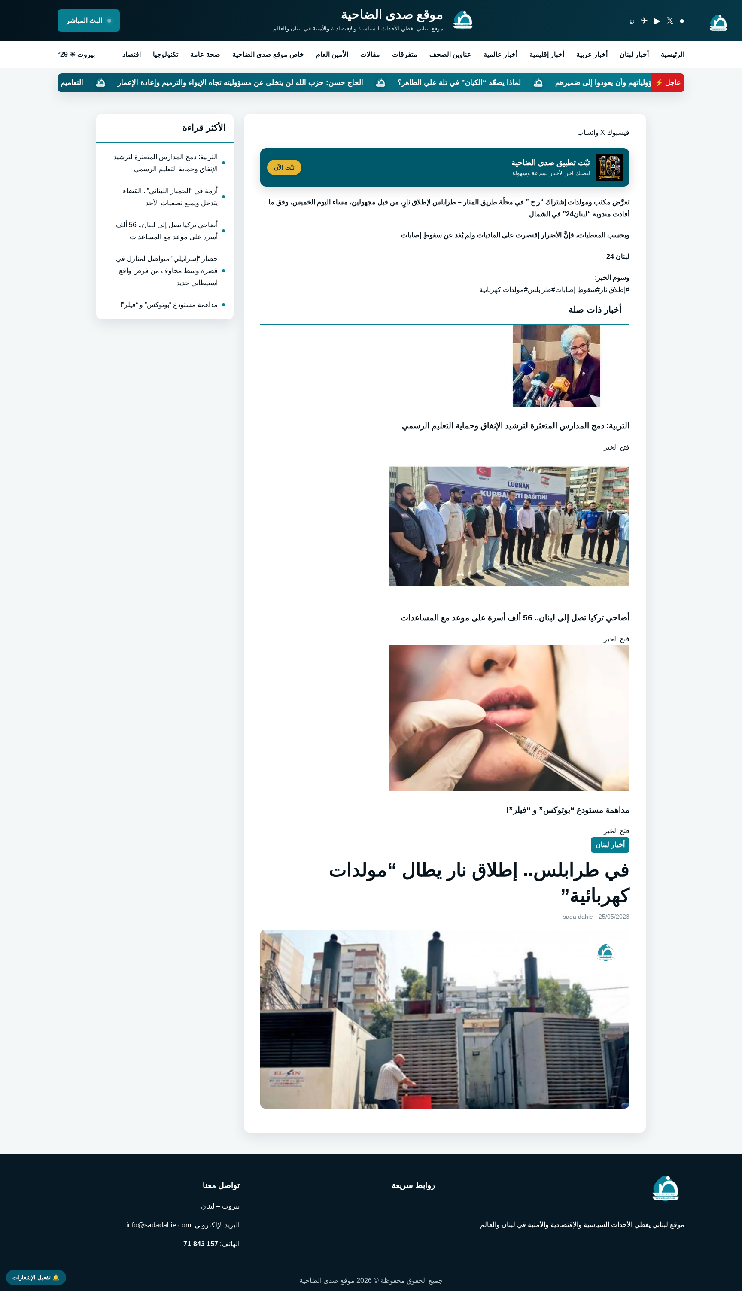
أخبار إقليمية (546, 54)
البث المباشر (85, 20)
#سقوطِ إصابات (577, 289)
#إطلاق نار (614, 289)
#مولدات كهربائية (503, 289)
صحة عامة (205, 54)
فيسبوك (618, 132)
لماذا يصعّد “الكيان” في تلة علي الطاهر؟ (538, 83)
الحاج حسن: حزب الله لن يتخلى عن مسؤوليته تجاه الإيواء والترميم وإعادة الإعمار (320, 83)
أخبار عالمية (500, 54)
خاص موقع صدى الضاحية (268, 54)
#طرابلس (541, 289)
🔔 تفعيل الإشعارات (36, 1277)
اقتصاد (131, 54)
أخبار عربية (592, 54)
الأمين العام (332, 54)
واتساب (588, 132)
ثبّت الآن (284, 167)
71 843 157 (200, 1244)
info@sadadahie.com (158, 1225)
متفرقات (404, 54)
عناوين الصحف (450, 54)
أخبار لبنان (634, 54)
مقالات (370, 54)
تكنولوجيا (165, 54)
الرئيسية (672, 54)
